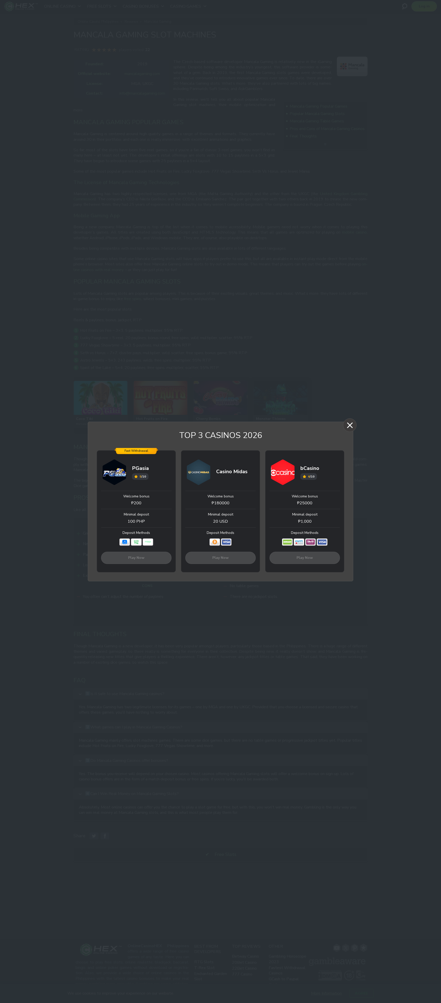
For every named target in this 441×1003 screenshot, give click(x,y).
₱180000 (220, 503)
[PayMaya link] (148, 542)
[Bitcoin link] (215, 542)
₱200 (136, 503)
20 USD (220, 521)
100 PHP (136, 521)
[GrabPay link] (136, 542)
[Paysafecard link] (299, 542)
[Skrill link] (310, 542)
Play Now (136, 557)
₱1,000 (305, 521)
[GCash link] (124, 542)
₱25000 (304, 503)
